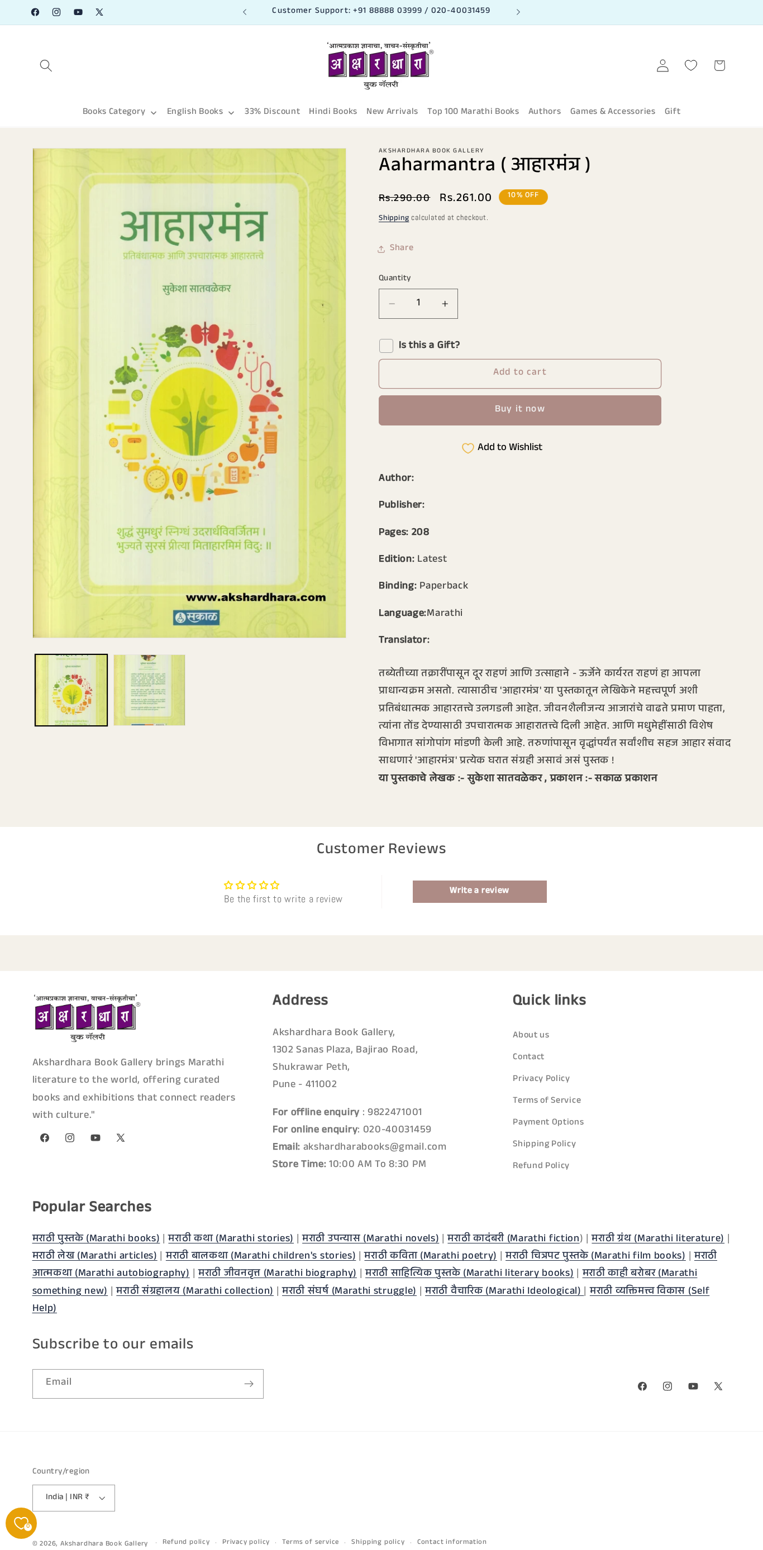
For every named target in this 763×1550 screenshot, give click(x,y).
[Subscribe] (249, 1384)
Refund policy (186, 1542)
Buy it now (520, 410)
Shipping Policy (544, 1144)
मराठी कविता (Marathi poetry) (430, 1257)
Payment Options (548, 1122)
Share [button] (401, 248)
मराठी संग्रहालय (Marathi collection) (195, 1291)
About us (531, 1035)
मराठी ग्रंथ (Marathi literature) (658, 1239)
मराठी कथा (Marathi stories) (231, 1239)
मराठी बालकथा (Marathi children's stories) (261, 1257)
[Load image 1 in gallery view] (71, 690)
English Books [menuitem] (195, 112)
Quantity (395, 279)
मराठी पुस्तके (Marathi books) (96, 1239)
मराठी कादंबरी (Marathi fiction (513, 1239)
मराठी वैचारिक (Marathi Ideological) (504, 1291)
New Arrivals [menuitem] (392, 112)
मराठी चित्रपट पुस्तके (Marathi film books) (596, 1257)
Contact (529, 1057)
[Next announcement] (518, 12)
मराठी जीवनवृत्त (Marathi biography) (277, 1274)
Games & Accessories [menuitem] (613, 112)
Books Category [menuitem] (114, 112)
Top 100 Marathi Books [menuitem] (473, 112)
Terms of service (310, 1542)
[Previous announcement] (244, 12)
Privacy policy (246, 1542)
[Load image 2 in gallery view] (149, 690)
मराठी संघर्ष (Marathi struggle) (349, 1291)
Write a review (479, 891)
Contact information (452, 1542)
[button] (46, 65)
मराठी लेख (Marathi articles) (95, 1257)
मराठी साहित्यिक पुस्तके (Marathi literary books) (469, 1274)
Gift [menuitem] (673, 112)
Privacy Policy (541, 1079)
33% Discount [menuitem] (272, 112)
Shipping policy (377, 1542)
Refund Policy (541, 1166)
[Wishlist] (691, 65)
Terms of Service (547, 1100)
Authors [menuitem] (544, 112)
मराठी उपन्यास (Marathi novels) (370, 1239)
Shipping (394, 219)
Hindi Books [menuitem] (333, 112)
